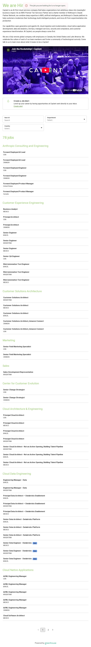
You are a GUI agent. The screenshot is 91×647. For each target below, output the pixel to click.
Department (51, 117)
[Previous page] (38, 630)
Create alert (18, 106)
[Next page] (52, 630)
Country (7, 126)
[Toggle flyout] (84, 119)
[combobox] (47, 120)
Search (7, 117)
